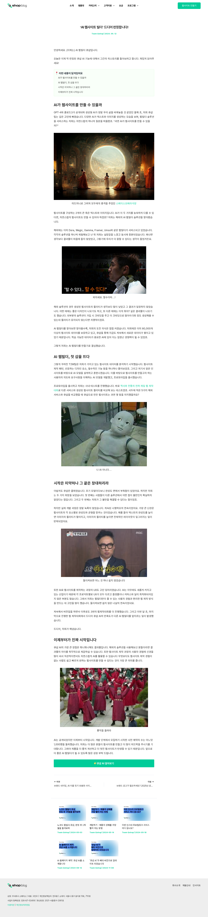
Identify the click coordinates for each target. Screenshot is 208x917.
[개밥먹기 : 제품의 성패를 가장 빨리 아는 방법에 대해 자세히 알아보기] (104, 812)
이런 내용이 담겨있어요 (70, 73)
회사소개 (176, 885)
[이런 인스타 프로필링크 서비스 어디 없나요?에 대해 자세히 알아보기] (136, 812)
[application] (98, 5)
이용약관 (10, 905)
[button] (189, 5)
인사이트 (197, 885)
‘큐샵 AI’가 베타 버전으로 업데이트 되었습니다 (103, 862)
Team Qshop (97, 34)
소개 (72, 5)
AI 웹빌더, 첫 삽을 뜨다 (68, 82)
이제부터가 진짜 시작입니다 (70, 92)
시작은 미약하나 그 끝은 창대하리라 (74, 87)
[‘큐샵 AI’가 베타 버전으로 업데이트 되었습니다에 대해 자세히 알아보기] (104, 848)
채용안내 (186, 885)
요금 (121, 5)
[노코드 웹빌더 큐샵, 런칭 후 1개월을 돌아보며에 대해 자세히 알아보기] (71, 812)
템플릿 (81, 5)
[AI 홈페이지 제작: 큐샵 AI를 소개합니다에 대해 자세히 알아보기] (71, 848)
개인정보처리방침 (23, 905)
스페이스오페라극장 (126, 203)
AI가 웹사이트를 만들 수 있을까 (72, 77)
